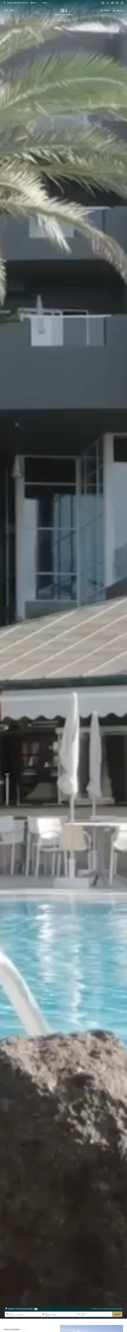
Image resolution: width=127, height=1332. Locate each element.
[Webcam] (114, 10)
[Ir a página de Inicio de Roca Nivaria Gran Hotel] (63, 15)
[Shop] (40, 3)
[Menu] (6, 10)
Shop (45, 3)
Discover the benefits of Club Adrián (107, 1309)
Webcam (119, 10)
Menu (12, 10)
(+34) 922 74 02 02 (17, 3)
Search (117, 1314)
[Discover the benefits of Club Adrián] (91, 1309)
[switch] (36, 1309)
